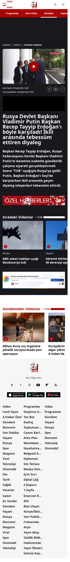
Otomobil (9, 468)
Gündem (49, 13)
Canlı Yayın (10, 411)
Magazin (9, 452)
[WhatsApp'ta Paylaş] (55, 89)
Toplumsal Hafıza (34, 426)
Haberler (7, 45)
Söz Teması (32, 463)
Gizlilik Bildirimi (34, 536)
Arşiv (27, 526)
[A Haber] (33, 4)
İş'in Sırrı (30, 473)
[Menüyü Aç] (63, 5)
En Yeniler (10, 500)
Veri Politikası (33, 516)
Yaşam (7, 437)
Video (7, 405)
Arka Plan (31, 437)
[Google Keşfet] (34, 280)
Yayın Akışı (31, 531)
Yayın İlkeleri (33, 547)
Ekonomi (9, 426)
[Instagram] (29, 384)
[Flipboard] (47, 384)
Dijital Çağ (31, 478)
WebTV (17, 45)
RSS (26, 500)
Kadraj (28, 421)
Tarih (6, 478)
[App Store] (16, 393)
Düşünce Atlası (34, 411)
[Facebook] (12, 384)
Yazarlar (8, 489)
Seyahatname (34, 447)
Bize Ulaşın (32, 505)
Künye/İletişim (34, 510)
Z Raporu (30, 484)
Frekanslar (31, 521)
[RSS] (56, 384)
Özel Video (31, 13)
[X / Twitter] (20, 384)
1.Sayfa (29, 489)
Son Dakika (11, 431)
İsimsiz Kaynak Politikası (34, 552)
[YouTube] (38, 384)
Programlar (12, 13)
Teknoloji (9, 463)
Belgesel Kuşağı (34, 452)
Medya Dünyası (34, 468)
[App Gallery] (53, 393)
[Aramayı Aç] (55, 5)
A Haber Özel (12, 416)
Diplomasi (31, 457)
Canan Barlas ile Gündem (34, 431)
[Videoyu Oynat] (34, 66)
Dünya (7, 442)
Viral (6, 457)
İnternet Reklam (34, 495)
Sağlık (7, 484)
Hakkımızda (32, 542)
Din (5, 473)
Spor (6, 447)
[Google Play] (36, 393)
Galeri (7, 495)
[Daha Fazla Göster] (62, 89)
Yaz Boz (29, 416)
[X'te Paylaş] (49, 89)
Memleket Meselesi (34, 442)
